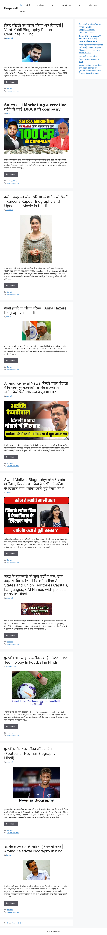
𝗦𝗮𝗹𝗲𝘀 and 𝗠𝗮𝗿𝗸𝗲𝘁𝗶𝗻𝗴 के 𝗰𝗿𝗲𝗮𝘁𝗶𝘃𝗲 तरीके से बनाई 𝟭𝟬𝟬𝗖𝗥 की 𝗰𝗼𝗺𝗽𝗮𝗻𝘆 (35, 107)
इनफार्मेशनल (10, 463)
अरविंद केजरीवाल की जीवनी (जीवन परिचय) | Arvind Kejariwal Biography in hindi (33, 848)
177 (14, 923)
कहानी (80, 5)
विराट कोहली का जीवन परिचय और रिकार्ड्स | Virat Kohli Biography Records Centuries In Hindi (33, 29)
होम (21, 5)
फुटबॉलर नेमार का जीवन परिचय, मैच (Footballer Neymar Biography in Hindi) (32, 753)
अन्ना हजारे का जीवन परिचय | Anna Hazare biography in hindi (90, 59)
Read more (10, 82)
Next (20, 923)
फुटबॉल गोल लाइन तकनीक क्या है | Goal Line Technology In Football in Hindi (35, 660)
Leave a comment (13, 91)
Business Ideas (12, 181)
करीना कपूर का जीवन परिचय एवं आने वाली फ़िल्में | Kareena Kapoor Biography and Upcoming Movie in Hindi (36, 201)
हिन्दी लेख (22, 11)
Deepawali (11, 8)
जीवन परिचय (10, 88)
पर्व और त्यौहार (93, 5)
